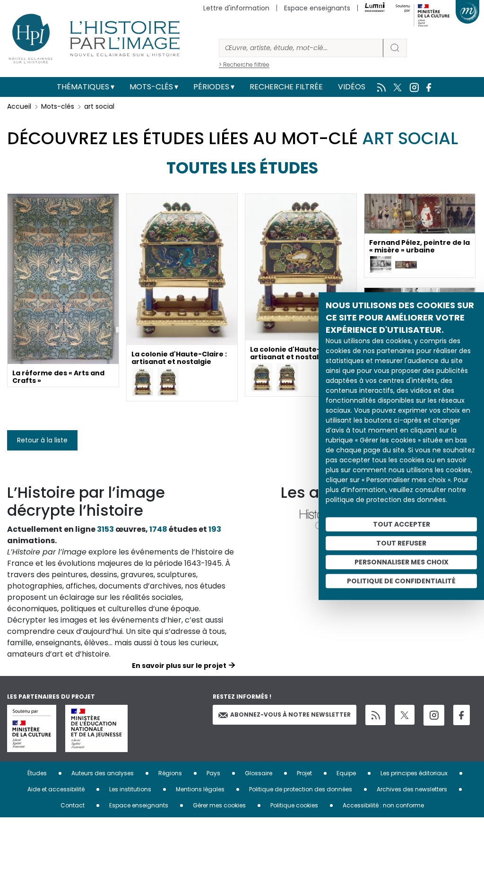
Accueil (19, 106)
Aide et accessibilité (56, 789)
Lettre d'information (236, 8)
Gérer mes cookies (219, 805)
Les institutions (130, 789)
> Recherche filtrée (244, 65)
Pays (213, 773)
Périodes (211, 86)
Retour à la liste (42, 440)
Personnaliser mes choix (401, 562)
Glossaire (258, 773)
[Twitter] (405, 715)
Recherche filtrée (286, 86)
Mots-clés (151, 86)
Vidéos (351, 86)
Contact (72, 805)
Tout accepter (401, 524)
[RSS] (375, 715)
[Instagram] (434, 715)
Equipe (346, 773)
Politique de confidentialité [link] (401, 581)
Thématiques (83, 86)
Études (37, 773)
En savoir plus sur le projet (179, 665)
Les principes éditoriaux (414, 773)
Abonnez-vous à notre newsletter (290, 714)
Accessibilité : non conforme (383, 805)
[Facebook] (461, 715)
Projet (304, 773)
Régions (170, 773)
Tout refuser (401, 543)
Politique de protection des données (300, 789)
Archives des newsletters (412, 789)
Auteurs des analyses (102, 773)
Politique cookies (294, 805)
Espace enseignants (317, 8)
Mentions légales (200, 789)
